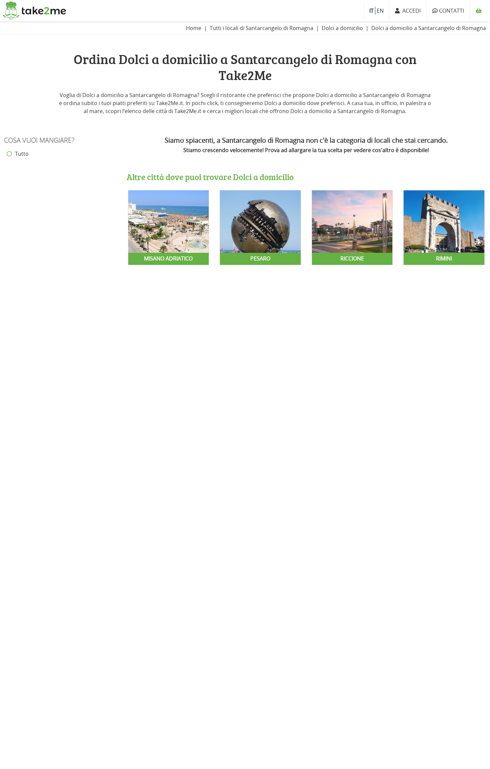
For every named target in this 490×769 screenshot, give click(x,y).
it (371, 10)
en (380, 10)
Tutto (21, 153)
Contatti (451, 10)
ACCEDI (410, 10)
